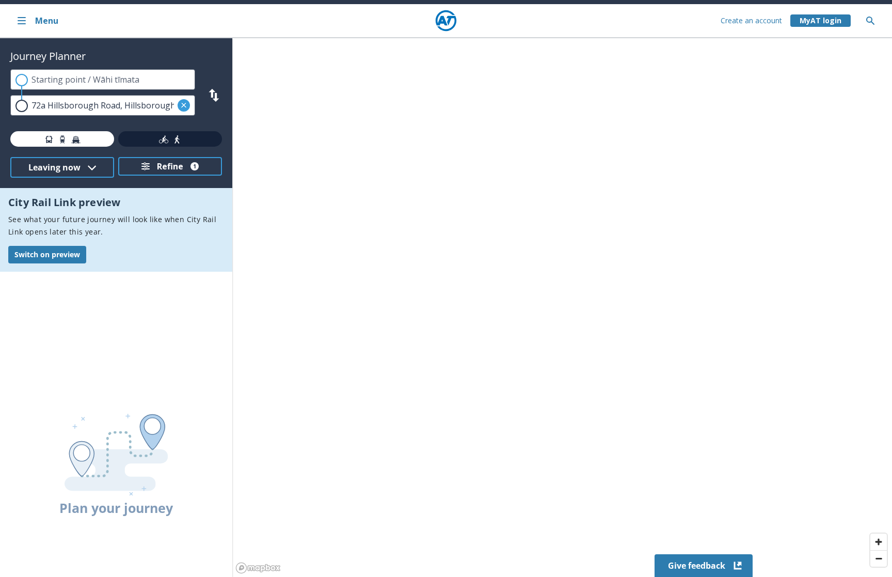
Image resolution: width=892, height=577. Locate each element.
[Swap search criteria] (214, 95)
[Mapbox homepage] (258, 568)
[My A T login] (820, 20)
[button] (184, 105)
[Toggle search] (874, 20)
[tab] (62, 139)
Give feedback (696, 565)
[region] (562, 307)
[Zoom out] (878, 558)
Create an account (751, 20)
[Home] (446, 20)
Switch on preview (47, 254)
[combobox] (102, 79)
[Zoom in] (878, 542)
